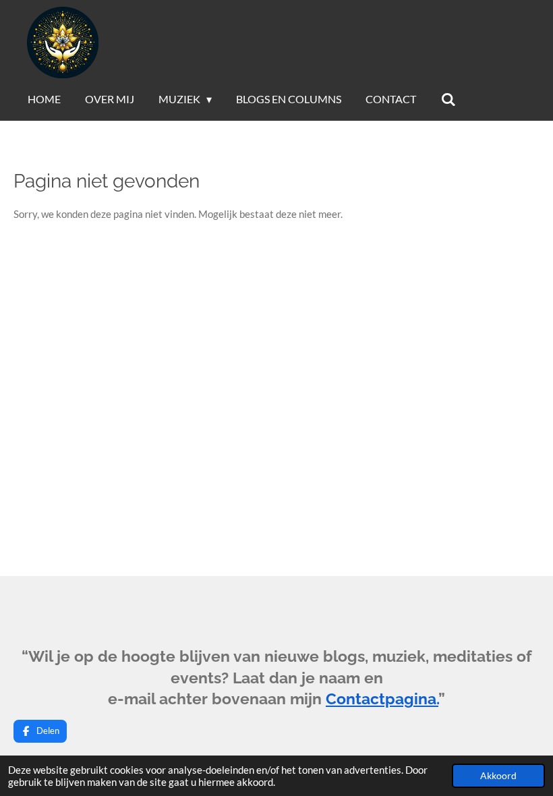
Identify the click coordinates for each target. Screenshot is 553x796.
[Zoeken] (448, 99)
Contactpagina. (382, 699)
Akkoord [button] (498, 775)
